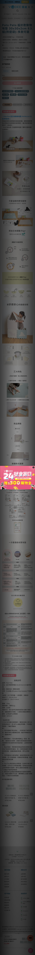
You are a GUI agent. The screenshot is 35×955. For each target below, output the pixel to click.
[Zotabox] (33, 487)
